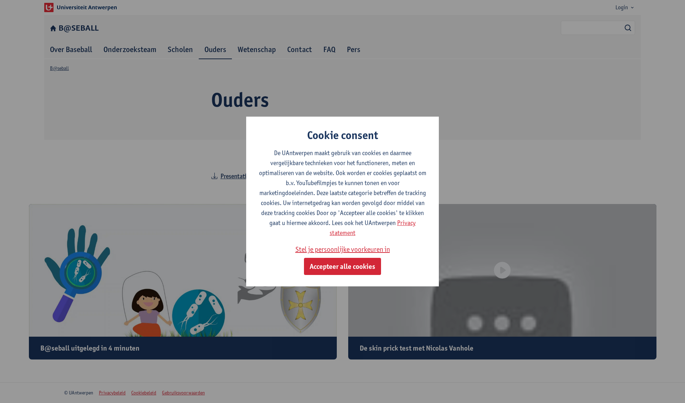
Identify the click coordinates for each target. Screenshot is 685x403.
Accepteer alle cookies (342, 266)
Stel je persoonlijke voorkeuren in (342, 249)
